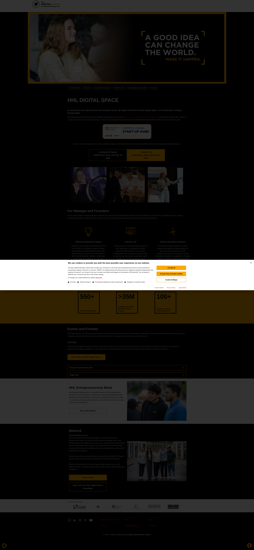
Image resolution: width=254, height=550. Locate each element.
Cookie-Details (159, 287)
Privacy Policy (171, 287)
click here (98, 277)
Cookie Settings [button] (171, 280)
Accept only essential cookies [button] (171, 274)
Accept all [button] (171, 268)
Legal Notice (182, 287)
